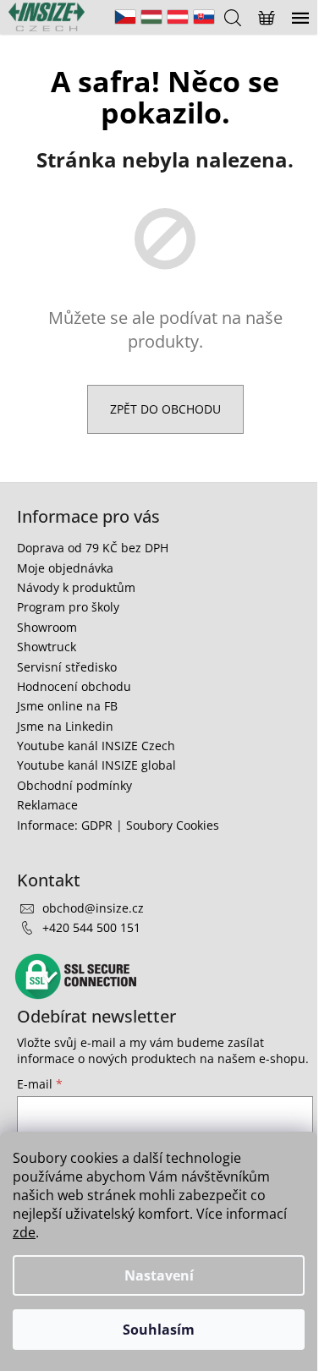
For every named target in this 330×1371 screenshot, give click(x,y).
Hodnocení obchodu (74, 686)
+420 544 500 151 (91, 927)
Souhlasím (159, 1329)
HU (151, 17)
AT (178, 17)
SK (204, 17)
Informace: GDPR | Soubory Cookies (118, 825)
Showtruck (46, 647)
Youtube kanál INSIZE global (96, 765)
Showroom (47, 627)
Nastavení (159, 1275)
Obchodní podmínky (74, 785)
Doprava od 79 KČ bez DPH (92, 548)
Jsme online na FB (67, 706)
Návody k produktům (76, 587)
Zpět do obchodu (165, 409)
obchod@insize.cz (93, 908)
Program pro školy (68, 607)
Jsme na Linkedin (65, 726)
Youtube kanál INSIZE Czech (96, 746)
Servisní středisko (67, 667)
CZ (125, 17)
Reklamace (47, 805)
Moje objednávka (65, 568)
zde (24, 1232)
